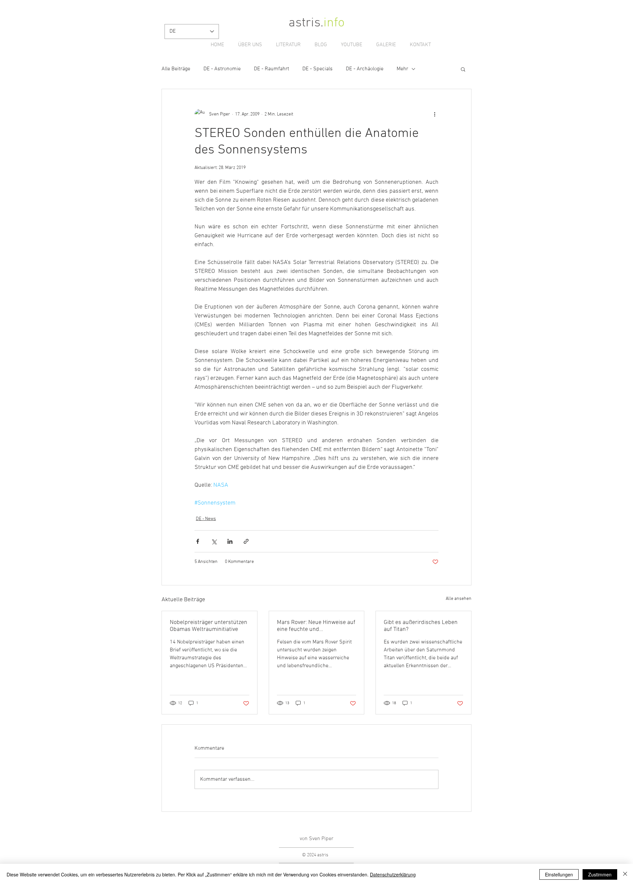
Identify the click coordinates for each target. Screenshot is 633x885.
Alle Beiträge (176, 69)
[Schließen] (625, 874)
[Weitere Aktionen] (434, 114)
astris (304, 23)
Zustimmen (600, 874)
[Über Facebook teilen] (198, 541)
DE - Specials (317, 69)
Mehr (402, 69)
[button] (463, 69)
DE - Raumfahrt (271, 69)
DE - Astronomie (222, 69)
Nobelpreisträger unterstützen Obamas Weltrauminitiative (208, 626)
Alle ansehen (458, 599)
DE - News (206, 519)
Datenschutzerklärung (393, 874)
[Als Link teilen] (246, 541)
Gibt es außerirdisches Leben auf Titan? (421, 626)
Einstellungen (559, 874)
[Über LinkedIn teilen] (230, 541)
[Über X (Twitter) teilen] (214, 541)
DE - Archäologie (364, 69)
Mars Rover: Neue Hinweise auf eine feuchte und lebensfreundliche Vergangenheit (316, 626)
